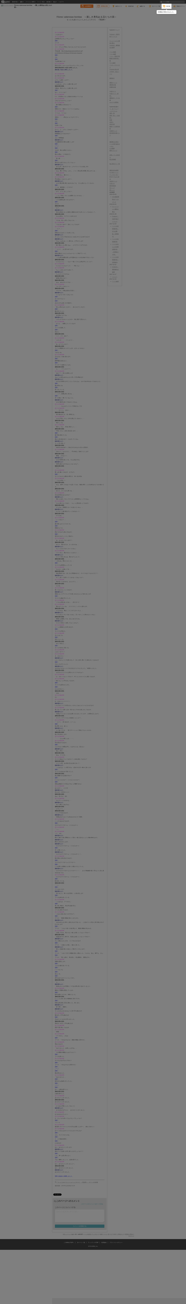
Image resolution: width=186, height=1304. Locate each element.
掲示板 (168, 6)
